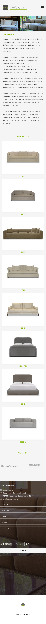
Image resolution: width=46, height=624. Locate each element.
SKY (23, 214)
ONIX (23, 404)
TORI (23, 176)
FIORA (23, 442)
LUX (23, 328)
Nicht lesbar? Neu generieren (27, 544)
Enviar (23, 550)
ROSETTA (23, 366)
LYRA (23, 290)
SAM (23, 252)
